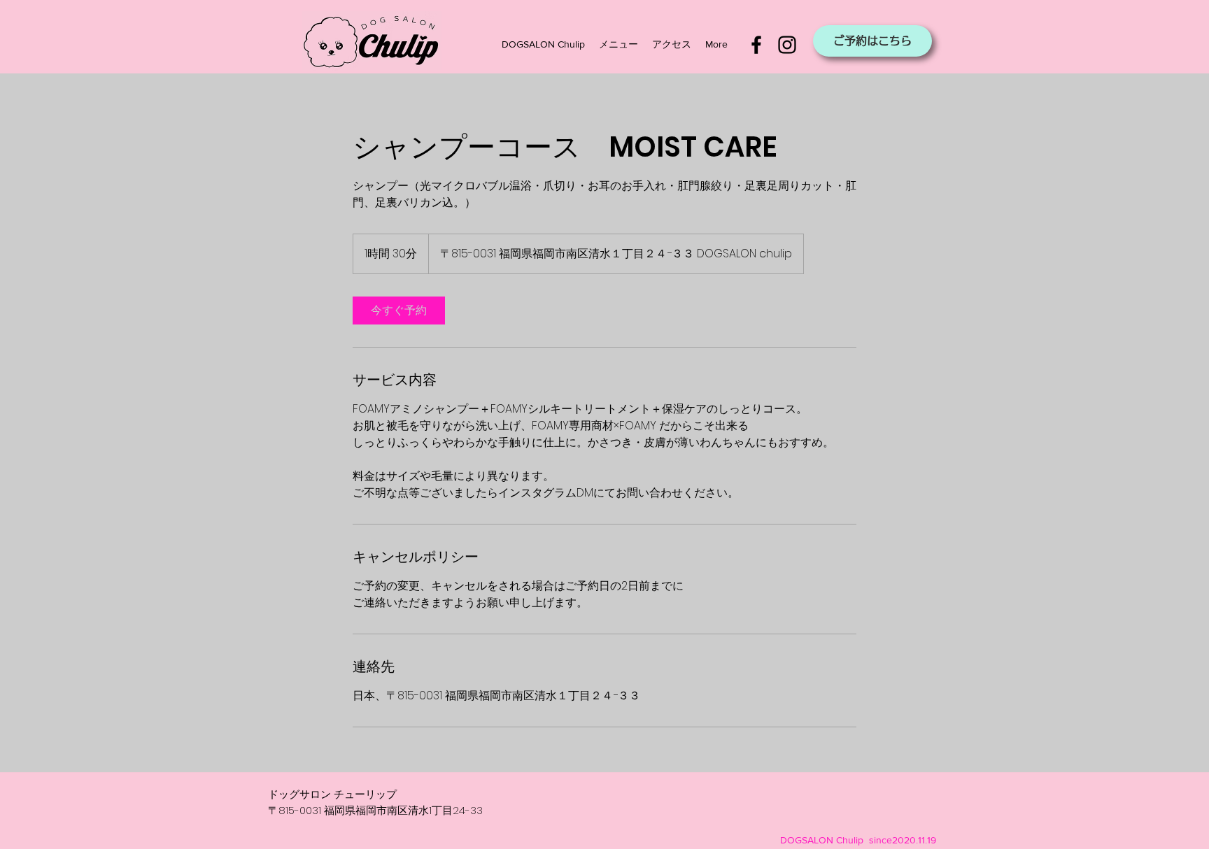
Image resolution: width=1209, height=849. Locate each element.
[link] (399, 310)
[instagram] (787, 45)
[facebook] (756, 45)
